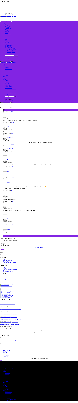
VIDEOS (4, 24)
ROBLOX (4, 277)
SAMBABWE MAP (8, 45)
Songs (6, 29)
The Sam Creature (6, 278)
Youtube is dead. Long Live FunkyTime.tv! (10, 262)
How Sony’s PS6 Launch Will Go (7, 304)
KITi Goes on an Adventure (11, 48)
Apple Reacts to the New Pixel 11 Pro (8, 314)
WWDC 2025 (5, 263)
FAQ (3, 354)
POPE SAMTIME (3, 342)
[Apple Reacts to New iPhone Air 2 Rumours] (9, 322)
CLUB (4, 37)
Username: (3, 243)
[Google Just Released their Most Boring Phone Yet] (8, 317)
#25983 (13, 177)
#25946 (12, 133)
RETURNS (5, 351)
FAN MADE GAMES (8, 47)
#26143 (13, 201)
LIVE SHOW (7, 27)
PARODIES (7, 31)
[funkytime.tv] (8, 16)
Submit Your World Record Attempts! (8, 340)
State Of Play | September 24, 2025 (8, 260)
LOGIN (6, 40)
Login (6, 14)
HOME (4, 23)
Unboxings (6, 33)
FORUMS (4, 38)
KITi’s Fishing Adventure (11, 52)
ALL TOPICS (7, 42)
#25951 (12, 144)
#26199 (12, 213)
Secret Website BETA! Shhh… (8, 4)
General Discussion (10, 104)
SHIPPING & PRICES (6, 350)
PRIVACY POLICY (6, 355)
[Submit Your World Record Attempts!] (6, 337)
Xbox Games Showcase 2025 (8, 271)
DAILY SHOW (7, 26)
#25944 (12, 111)
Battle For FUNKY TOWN (11, 53)
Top (1, 360)
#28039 (13, 224)
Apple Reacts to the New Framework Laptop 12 (10, 309)
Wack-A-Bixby (9, 94)
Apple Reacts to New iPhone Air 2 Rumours (9, 324)
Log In (3, 249)
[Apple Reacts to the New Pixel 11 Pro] (9, 312)
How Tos (6, 32)
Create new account (11, 14)
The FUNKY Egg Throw (11, 51)
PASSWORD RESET (6, 356)
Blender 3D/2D (5, 259)
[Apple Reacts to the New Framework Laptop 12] (9, 307)
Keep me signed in (6, 245)
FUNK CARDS (7, 44)
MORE (4, 43)
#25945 (12, 122)
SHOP (4, 76)
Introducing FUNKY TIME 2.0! (8, 5)
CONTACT (5, 353)
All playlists (7, 75)
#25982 (12, 166)
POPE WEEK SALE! (5, 346)
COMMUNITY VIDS (8, 28)
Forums (5, 104)
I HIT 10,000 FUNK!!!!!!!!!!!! (8, 276)
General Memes (5, 279)
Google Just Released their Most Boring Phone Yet (11, 319)
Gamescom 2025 (5, 261)
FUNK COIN (5, 352)
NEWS (4, 36)
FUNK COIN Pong (10, 50)
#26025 (12, 190)
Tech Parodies (7, 30)
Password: (3, 244)
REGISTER (7, 41)
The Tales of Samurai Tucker (12, 49)
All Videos (6, 25)
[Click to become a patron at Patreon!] (39, 332)
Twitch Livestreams (8, 34)
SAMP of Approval (8, 46)
